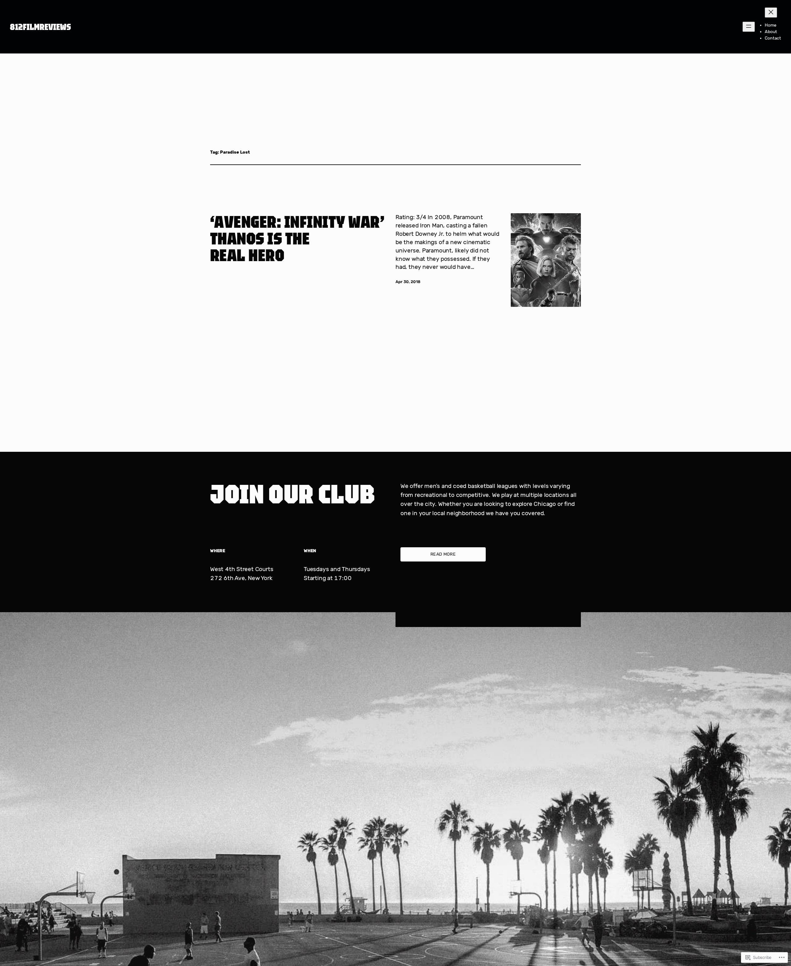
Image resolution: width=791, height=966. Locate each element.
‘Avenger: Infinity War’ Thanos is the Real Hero (297, 238)
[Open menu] (748, 27)
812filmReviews (40, 26)
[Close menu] (771, 12)
